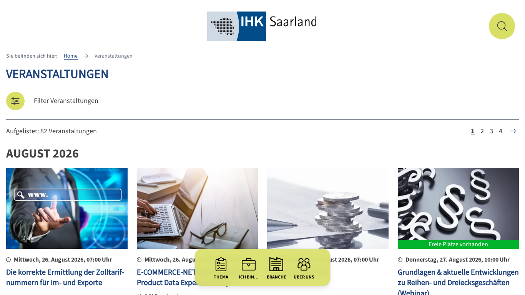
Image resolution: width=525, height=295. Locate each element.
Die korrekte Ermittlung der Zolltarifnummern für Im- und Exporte (65, 277)
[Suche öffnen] (502, 26)
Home (71, 56)
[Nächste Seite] (513, 131)
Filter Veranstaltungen (66, 101)
